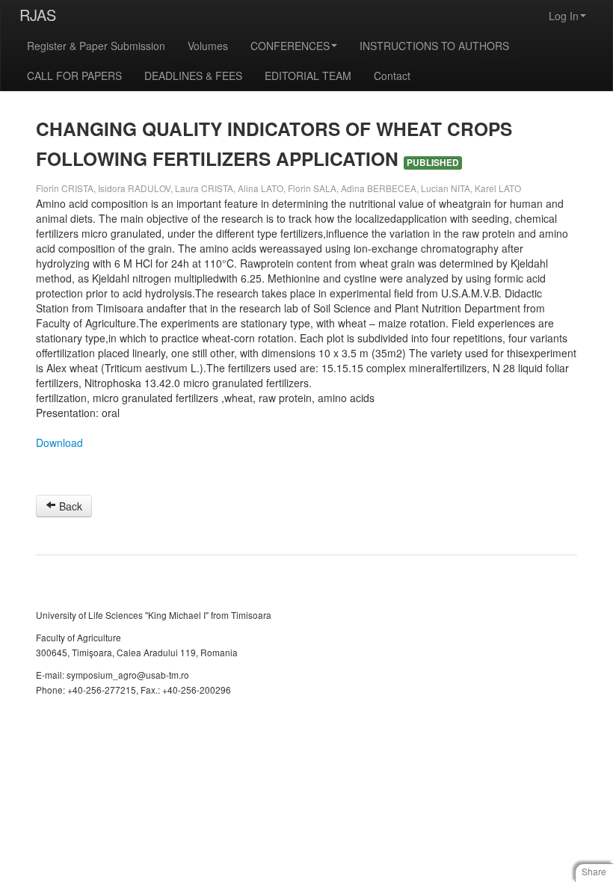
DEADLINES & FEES (193, 75)
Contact (392, 75)
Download (59, 442)
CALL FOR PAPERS (74, 75)
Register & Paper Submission (96, 45)
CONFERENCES (290, 45)
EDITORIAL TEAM (308, 75)
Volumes (208, 45)
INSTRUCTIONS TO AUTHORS (434, 45)
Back (69, 506)
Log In (564, 15)
